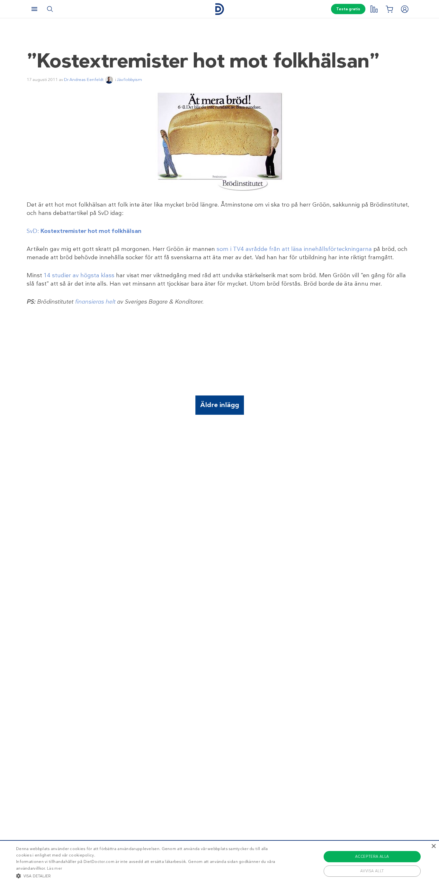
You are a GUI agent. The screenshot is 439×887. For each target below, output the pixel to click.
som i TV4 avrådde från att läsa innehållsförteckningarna (294, 249)
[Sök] (49, 9)
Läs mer (54, 868)
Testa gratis (348, 9)
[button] (148, 876)
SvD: (84, 231)
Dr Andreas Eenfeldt (83, 79)
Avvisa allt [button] (372, 871)
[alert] (219, 863)
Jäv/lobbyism (129, 79)
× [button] (433, 846)
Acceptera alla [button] (372, 856)
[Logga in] (404, 9)
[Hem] (219, 9)
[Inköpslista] (389, 9)
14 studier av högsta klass (79, 275)
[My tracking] (373, 9)
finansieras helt (95, 302)
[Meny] (34, 9)
